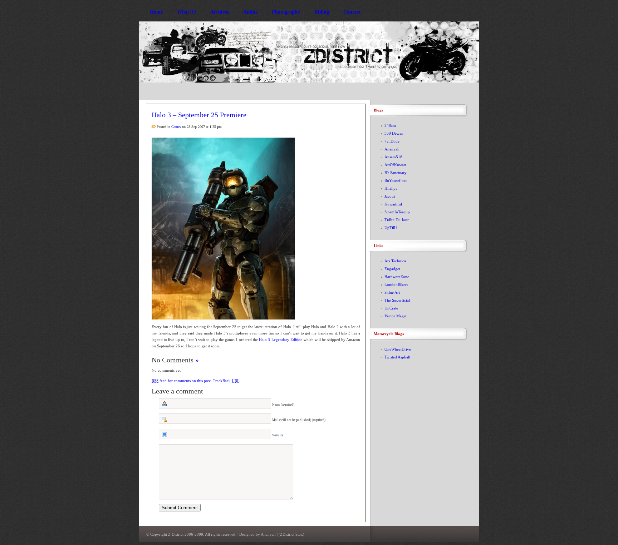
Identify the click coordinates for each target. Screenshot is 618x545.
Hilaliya (390, 188)
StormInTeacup (397, 212)
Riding (321, 12)
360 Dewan (393, 133)
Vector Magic (395, 316)
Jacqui (389, 196)
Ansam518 (393, 157)
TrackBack (226, 380)
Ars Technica (395, 261)
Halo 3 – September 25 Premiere (199, 115)
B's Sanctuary (395, 172)
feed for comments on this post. (182, 380)
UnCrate (391, 308)
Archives (219, 12)
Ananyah (391, 149)
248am (390, 125)
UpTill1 (390, 228)
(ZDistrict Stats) (291, 534)
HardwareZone (396, 276)
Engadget (392, 269)
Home (156, 12)
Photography (286, 12)
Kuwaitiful (393, 204)
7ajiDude (391, 141)
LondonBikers (396, 284)
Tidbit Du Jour (396, 220)
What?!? (186, 12)
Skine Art (392, 292)
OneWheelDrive (397, 349)
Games (176, 127)
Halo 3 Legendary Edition (281, 339)
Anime (250, 12)
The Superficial (397, 300)
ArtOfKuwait (395, 165)
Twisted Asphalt (397, 357)
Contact (351, 12)
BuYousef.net (395, 180)
